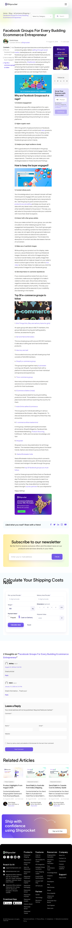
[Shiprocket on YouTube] (65, 524)
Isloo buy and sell (22, 350)
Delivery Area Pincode (44, 595)
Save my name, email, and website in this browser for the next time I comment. (30, 743)
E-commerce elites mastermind (27, 422)
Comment (8, 713)
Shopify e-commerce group (26, 361)
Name (7, 726)
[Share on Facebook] (51, 524)
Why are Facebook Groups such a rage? (9, 52)
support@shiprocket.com (13, 868)
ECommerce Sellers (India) (25, 391)
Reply (6, 675)
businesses (42, 366)
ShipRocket (31, 62)
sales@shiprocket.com (13, 871)
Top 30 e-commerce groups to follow (9, 65)
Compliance (50, 919)
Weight (10, 604)
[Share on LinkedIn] (58, 524)
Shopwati (19, 441)
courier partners (31, 486)
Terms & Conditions (28, 919)
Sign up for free (57, 831)
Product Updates (9, 782)
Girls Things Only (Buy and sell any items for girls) (33, 323)
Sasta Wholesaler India (25, 454)
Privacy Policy (58, 106)
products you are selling (23, 204)
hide (12, 47)
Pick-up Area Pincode (14, 595)
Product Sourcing (38, 431)
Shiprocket (26, 42)
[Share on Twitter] (54, 524)
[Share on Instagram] (62, 524)
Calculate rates (16, 625)
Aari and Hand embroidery (25, 337)
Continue (61, 112)
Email (41, 726)
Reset (29, 625)
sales (43, 130)
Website (7, 734)
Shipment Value (41, 614)
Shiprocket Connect (32, 782)
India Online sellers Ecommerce (27, 406)
